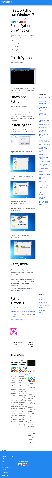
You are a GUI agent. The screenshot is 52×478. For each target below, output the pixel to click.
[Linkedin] (14, 22)
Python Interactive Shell (30, 344)
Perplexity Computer (44, 127)
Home (3, 464)
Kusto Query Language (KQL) (44, 98)
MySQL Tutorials (43, 308)
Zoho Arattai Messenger (42, 197)
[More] (25, 22)
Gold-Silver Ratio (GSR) (44, 161)
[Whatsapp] (12, 22)
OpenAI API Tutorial (44, 305)
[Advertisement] (44, 28)
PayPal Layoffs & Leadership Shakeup (44, 140)
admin (20, 18)
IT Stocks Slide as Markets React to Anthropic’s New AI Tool (43, 149)
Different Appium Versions (43, 193)
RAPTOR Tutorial (43, 302)
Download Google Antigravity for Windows (43, 170)
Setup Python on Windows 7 (23, 12)
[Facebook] (17, 22)
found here (21, 290)
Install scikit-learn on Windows (31, 373)
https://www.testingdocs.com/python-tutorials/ (22, 311)
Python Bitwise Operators (17, 343)
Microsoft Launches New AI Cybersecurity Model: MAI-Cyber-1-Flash (44, 108)
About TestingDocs (6, 467)
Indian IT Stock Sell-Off (44, 144)
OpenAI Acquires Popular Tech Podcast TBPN (44, 120)
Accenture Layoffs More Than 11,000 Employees (43, 203)
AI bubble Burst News (44, 174)
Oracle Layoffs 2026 (44, 124)
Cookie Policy (5, 475)
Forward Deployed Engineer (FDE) (43, 102)
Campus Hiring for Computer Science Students (43, 114)
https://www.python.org (16, 319)
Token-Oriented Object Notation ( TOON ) (44, 186)
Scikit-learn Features (22, 363)
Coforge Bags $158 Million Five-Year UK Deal (44, 136)
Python (25, 18)
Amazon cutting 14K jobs (44, 178)
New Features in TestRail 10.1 (43, 131)
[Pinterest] (22, 22)
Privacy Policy (5, 472)
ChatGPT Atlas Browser (42, 182)
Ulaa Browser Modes (44, 190)
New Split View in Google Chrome (43, 165)
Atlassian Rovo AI (43, 154)
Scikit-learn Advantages (14, 363)
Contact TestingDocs (6, 469)
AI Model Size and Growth (43, 158)
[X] (20, 22)
